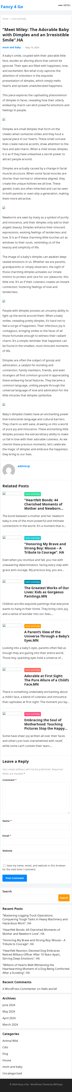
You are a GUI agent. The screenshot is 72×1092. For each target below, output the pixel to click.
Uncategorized (12, 1073)
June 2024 (8, 1005)
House (6, 1060)
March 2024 (10, 1024)
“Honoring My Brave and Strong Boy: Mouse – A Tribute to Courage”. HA (45, 548)
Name (7, 821)
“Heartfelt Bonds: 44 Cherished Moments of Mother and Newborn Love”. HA (43, 506)
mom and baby (19, 18)
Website (7, 850)
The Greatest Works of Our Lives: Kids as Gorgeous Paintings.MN (46, 592)
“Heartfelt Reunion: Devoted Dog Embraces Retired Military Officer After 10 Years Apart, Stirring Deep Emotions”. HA (31, 954)
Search (7, 891)
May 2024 (8, 1011)
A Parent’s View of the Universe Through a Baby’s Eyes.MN (46, 636)
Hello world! (49, 989)
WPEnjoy (58, 1084)
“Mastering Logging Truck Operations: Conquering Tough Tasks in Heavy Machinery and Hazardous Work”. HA (35, 919)
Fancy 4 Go (12, 6)
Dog (5, 1054)
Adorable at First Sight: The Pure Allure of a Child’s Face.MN (46, 680)
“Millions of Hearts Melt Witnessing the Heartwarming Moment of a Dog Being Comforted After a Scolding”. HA (35, 969)
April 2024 (9, 1018)
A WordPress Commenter (19, 989)
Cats (5, 1047)
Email (6, 835)
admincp (24, 466)
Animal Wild (10, 1041)
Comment (9, 780)
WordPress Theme (40, 1084)
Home (5, 18)
